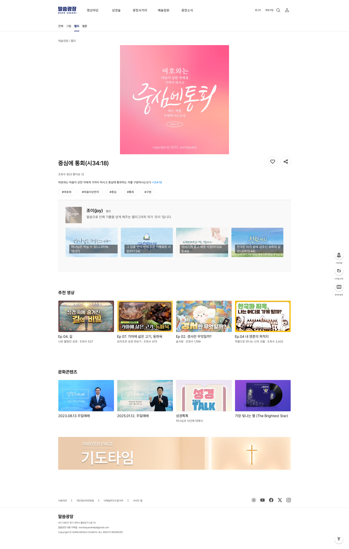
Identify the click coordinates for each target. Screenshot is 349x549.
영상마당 (93, 10)
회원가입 (269, 10)
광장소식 (187, 10)
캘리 (76, 26)
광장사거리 (140, 10)
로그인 (258, 10)
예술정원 (163, 10)
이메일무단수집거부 (113, 500)
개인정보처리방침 (85, 500)
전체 (60, 26)
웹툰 (84, 26)
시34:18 (157, 182)
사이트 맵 (137, 500)
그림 (68, 26)
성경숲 (116, 10)
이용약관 (62, 500)
